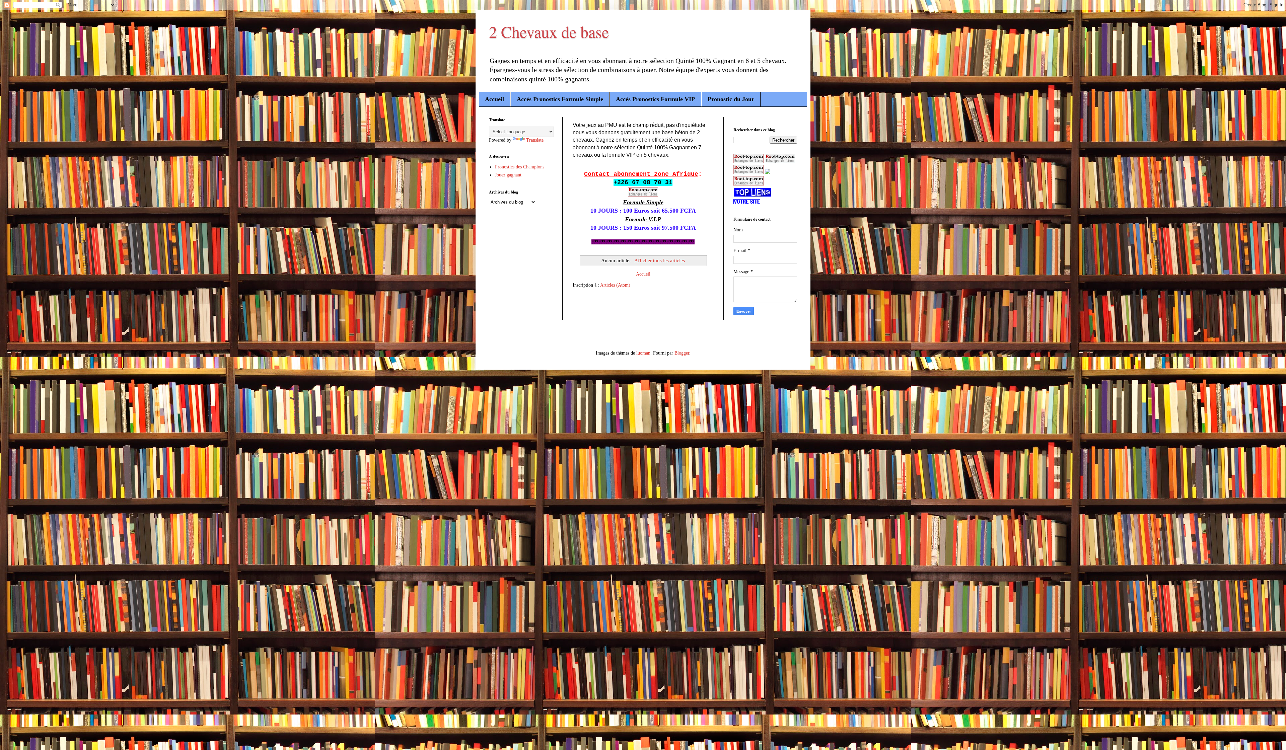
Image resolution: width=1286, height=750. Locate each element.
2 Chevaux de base (549, 31)
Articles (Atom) (615, 285)
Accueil (494, 99)
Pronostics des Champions (519, 166)
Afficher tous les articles (659, 260)
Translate (535, 140)
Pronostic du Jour (731, 99)
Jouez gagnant (508, 174)
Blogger (681, 353)
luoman (643, 353)
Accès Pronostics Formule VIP (655, 99)
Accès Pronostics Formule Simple (560, 99)
